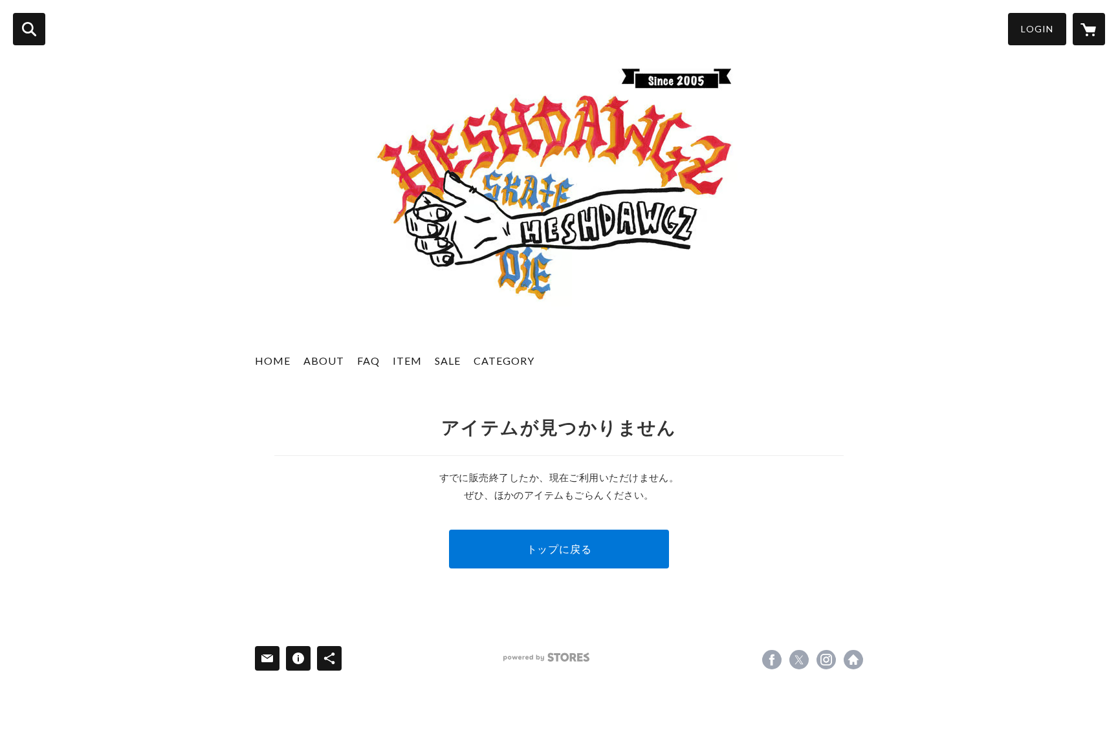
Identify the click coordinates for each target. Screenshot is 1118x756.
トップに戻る (559, 549)
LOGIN (1037, 28)
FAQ (368, 360)
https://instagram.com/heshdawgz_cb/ (826, 659)
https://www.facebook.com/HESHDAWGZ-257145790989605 (772, 659)
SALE (448, 360)
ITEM (407, 360)
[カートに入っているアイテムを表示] (1089, 29)
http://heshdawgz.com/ (853, 659)
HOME (272, 360)
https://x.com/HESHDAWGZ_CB (799, 659)
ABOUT (323, 360)
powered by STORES (546, 657)
